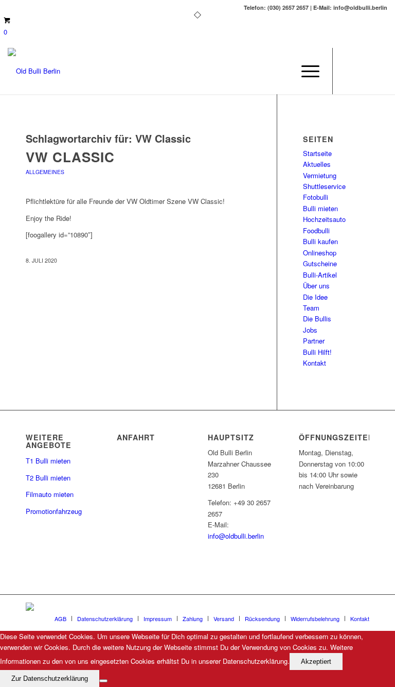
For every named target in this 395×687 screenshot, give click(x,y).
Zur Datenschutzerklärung (49, 678)
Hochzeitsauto (324, 219)
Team (311, 308)
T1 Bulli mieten (48, 461)
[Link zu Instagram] (379, 71)
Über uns (316, 285)
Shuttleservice (324, 186)
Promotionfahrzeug (54, 511)
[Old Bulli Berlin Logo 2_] (34, 71)
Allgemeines (45, 172)
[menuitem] (305, 71)
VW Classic (70, 156)
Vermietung (319, 175)
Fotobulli (315, 197)
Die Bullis (317, 318)
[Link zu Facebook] (348, 71)
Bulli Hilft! (317, 352)
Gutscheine (320, 263)
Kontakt (314, 363)
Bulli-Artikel (320, 275)
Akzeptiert (316, 661)
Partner (314, 341)
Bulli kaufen (320, 241)
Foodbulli (316, 230)
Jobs (310, 330)
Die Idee (315, 297)
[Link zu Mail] (364, 71)
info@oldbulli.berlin (236, 536)
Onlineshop (319, 252)
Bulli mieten (320, 208)
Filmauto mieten (50, 494)
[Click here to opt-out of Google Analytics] (103, 680)
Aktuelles (317, 164)
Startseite (317, 153)
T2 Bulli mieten (48, 478)
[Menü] (305, 71)
